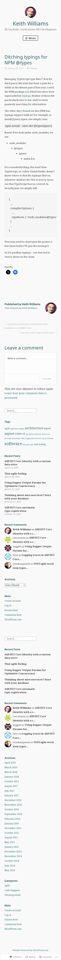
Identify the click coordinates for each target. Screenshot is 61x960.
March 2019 (11, 767)
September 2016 (13, 814)
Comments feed (13, 614)
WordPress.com (13, 619)
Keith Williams (30, 23)
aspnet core (13, 433)
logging (27, 438)
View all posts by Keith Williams (21, 308)
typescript (29, 445)
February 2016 (12, 818)
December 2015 (13, 828)
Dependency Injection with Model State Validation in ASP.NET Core (26, 325)
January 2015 (12, 846)
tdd (24, 445)
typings (26, 95)
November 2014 (13, 856)
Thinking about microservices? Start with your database (28, 496)
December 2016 (13, 800)
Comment (46, 379)
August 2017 (11, 786)
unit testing (40, 444)
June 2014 (10, 865)
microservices (36, 438)
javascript (8, 438)
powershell (49, 438)
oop (43, 438)
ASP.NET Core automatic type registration (20, 509)
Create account (13, 600)
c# (23, 434)
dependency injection (33, 434)
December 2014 (13, 851)
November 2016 (13, 804)
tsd (27, 91)
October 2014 (12, 860)
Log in (8, 605)
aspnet (47, 428)
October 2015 (12, 832)
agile (7, 428)
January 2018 (12, 776)
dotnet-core (46, 434)
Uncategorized (13, 894)
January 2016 (12, 823)
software (13, 443)
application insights (17, 429)
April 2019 (10, 762)
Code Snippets (12, 890)
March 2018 (11, 772)
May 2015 (10, 842)
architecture (34, 428)
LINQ (23, 438)
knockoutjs (16, 438)
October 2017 (12, 781)
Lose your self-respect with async (37, 333)
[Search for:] (21, 410)
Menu (32, 38)
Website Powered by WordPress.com (30, 950)
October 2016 (12, 809)
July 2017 (9, 790)
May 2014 (10, 870)
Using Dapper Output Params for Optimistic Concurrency (25, 484)
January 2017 (12, 795)
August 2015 (11, 837)
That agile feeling (16, 473)
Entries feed (11, 610)
